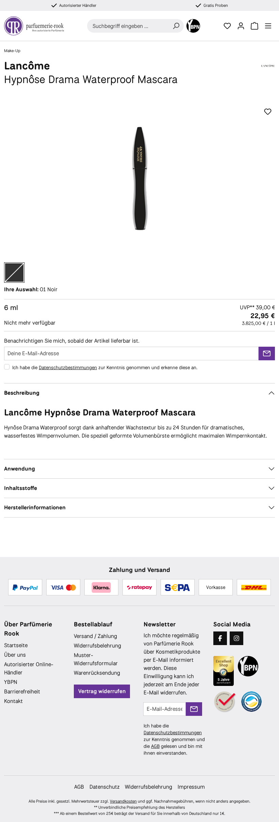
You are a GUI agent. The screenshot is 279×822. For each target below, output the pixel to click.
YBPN (10, 682)
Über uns (15, 654)
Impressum (191, 786)
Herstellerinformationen (35, 507)
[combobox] (127, 26)
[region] (139, 178)
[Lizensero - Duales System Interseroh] (251, 701)
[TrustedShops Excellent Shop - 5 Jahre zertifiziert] (223, 671)
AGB (155, 746)
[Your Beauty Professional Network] (193, 25)
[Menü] (268, 26)
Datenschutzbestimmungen (68, 367)
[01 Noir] (14, 272)
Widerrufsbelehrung (97, 645)
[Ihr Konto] (241, 26)
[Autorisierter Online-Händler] (225, 702)
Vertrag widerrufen (102, 691)
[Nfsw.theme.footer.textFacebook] (220, 638)
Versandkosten (123, 801)
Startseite (16, 645)
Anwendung (19, 468)
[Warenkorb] (254, 26)
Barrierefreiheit (22, 691)
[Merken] (268, 112)
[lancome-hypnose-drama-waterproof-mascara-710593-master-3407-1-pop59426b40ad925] (139, 178)
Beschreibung (21, 392)
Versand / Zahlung (95, 636)
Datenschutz (104, 786)
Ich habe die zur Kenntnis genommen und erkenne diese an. (104, 367)
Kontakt (13, 701)
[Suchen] (176, 26)
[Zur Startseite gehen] (34, 25)
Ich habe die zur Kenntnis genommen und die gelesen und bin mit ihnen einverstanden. (174, 739)
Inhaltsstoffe (20, 488)
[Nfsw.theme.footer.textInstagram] (236, 638)
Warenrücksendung (97, 672)
